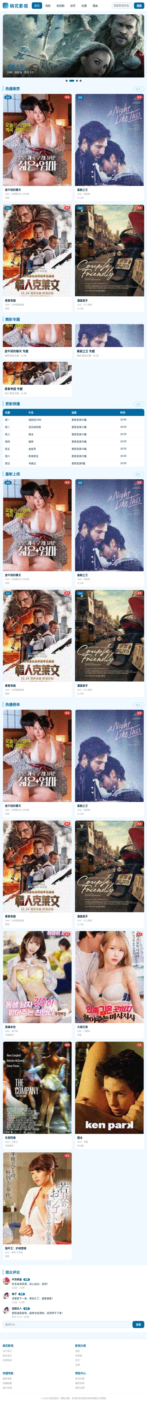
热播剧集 (7, 1383)
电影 (48, 5)
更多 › (139, 89)
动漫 (84, 5)
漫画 (95, 5)
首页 (37, 5)
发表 (138, 1324)
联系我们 (7, 1355)
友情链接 (7, 1360)
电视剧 (60, 5)
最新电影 (7, 1378)
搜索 (139, 5)
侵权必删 (79, 1388)
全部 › (139, 404)
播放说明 (79, 1383)
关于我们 (7, 1351)
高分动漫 (7, 1388)
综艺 (73, 5)
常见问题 (79, 1378)
